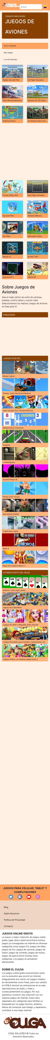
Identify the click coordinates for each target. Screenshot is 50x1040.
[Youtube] (29, 897)
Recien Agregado (10, 46)
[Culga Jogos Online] (25, 1022)
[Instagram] (38, 897)
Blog (6, 907)
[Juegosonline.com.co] (11, 5)
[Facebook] (20, 897)
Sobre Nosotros (11, 913)
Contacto (8, 926)
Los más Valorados (10, 59)
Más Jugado (8, 53)
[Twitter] (11, 897)
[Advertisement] (25, 151)
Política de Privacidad (14, 920)
